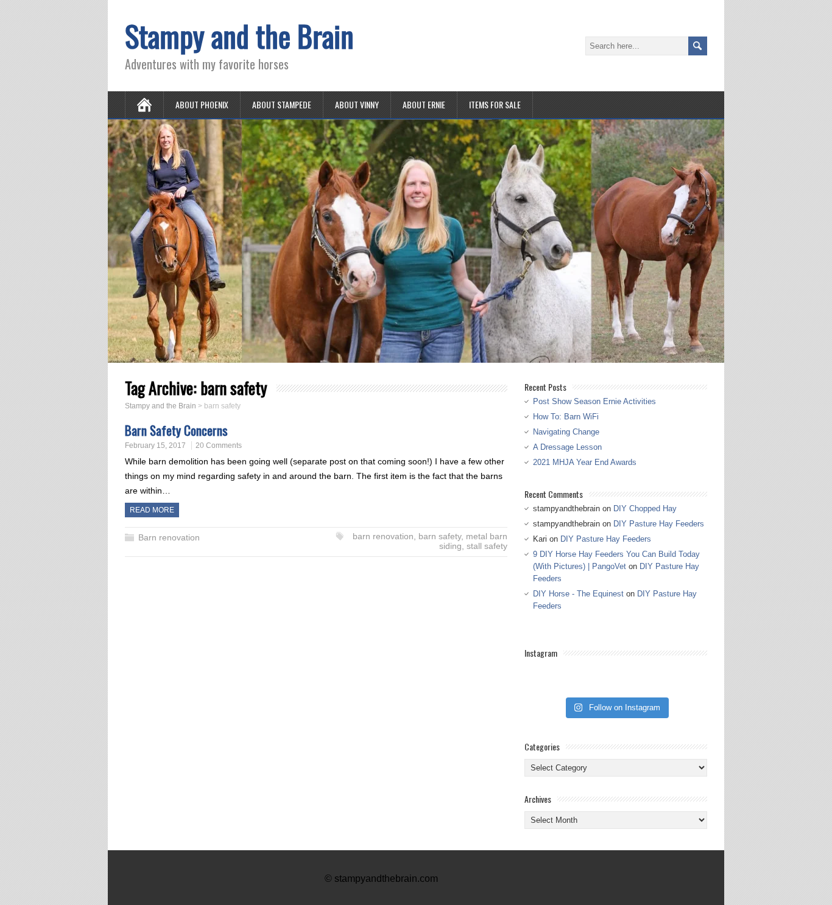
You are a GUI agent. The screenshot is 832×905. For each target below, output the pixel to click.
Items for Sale (495, 104)
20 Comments (219, 445)
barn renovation (383, 536)
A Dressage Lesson (567, 447)
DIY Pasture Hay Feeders (658, 523)
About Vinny (357, 104)
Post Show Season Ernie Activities (594, 401)
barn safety (439, 536)
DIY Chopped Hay (645, 508)
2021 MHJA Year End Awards (584, 462)
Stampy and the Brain (239, 35)
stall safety (487, 546)
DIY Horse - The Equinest (578, 593)
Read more (152, 510)
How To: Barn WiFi (566, 416)
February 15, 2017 (155, 445)
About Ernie (424, 104)
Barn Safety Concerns (176, 430)
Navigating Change (566, 431)
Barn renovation (169, 537)
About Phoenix (201, 104)
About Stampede (281, 104)
